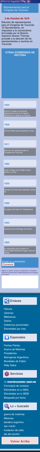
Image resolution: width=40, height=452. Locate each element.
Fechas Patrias (12, 345)
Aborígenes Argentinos (16, 357)
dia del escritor (12, 434)
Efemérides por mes (15, 328)
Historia (8, 309)
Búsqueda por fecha (15, 397)
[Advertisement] (20, 77)
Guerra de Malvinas (14, 349)
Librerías (8, 313)
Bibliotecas (10, 316)
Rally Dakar (10, 365)
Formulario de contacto (16, 385)
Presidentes (10, 353)
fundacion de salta (14, 430)
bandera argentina (13, 422)
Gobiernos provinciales (16, 324)
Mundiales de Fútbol (15, 361)
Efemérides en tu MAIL (16, 389)
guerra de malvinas (14, 414)
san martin (9, 426)
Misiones (8, 418)
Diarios (7, 320)
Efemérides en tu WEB (16, 393)
